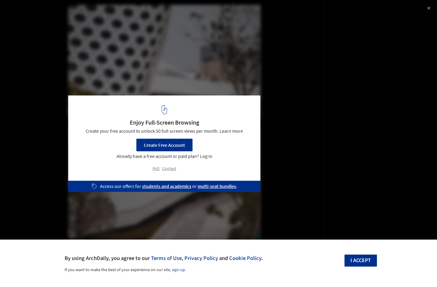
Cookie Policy (245, 258)
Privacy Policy (201, 258)
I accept (361, 260)
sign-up (178, 270)
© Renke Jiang (20, 21)
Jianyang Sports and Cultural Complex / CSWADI (79, 11)
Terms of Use (166, 258)
